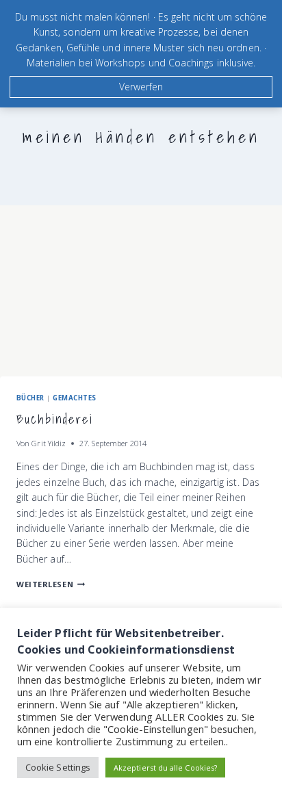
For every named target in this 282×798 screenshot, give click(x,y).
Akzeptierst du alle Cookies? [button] (165, 767)
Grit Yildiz (48, 443)
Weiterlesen (50, 584)
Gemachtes (74, 398)
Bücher (30, 398)
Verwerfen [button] (141, 86)
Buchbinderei (54, 419)
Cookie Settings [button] (57, 767)
